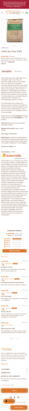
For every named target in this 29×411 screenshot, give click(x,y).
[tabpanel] (14, 30)
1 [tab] (14, 45)
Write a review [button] (14, 251)
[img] (4, 261)
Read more (11, 62)
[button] (1, 12)
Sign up (14, 390)
